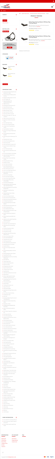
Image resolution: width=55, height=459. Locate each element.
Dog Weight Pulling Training (8, 398)
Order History (14, 438)
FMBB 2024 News (6, 103)
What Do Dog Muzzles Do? (7, 207)
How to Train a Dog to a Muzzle (8, 196)
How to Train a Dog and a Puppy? (8, 124)
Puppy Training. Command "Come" (9, 118)
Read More (38, 26)
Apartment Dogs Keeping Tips (8, 262)
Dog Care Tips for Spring (7, 267)
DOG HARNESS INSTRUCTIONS (8, 208)
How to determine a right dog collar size (10, 419)
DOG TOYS (5, 296)
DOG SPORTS (5, 384)
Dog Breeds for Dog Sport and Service (9, 353)
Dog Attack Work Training (7, 139)
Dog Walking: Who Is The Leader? (8, 244)
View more (5, 84)
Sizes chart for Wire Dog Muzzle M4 (9, 197)
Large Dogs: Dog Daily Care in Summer (9, 272)
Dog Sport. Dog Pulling (7, 395)
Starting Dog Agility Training (8, 160)
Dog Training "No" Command (8, 112)
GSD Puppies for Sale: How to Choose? (9, 371)
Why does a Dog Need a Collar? (8, 228)
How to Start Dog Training (7, 122)
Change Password (15, 440)
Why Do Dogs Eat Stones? (7, 320)
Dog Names (5, 402)
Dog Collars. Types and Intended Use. (9, 223)
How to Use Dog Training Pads (8, 176)
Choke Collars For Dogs (7, 229)
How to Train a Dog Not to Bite (8, 340)
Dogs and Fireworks (6, 286)
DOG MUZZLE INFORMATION (8, 182)
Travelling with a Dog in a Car (8, 285)
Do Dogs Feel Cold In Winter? (8, 266)
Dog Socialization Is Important (8, 128)
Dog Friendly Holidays (7, 288)
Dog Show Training (6, 162)
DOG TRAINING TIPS (6, 99)
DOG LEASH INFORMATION (8, 237)
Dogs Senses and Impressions (8, 405)
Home (20, 13)
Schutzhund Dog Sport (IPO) (8, 393)
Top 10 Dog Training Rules (7, 164)
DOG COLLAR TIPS (6, 222)
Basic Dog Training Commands (8, 108)
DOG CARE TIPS (6, 259)
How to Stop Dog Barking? (7, 315)
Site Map (2, 444)
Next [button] (17, 40)
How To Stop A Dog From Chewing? (9, 325)
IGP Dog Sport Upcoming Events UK (9, 105)
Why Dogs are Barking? (7, 314)
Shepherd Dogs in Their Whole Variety (9, 370)
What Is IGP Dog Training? (7, 107)
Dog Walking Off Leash (7, 255)
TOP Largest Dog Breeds (7, 356)
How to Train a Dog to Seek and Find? (9, 170)
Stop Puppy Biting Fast (7, 342)
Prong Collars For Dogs (7, 231)
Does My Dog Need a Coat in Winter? (9, 253)
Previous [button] (2, 40)
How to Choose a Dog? (7, 354)
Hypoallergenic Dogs (6, 294)
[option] (10, 40)
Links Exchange (6, 411)
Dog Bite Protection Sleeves (25, 13)
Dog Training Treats (6, 142)
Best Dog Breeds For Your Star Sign (9, 348)
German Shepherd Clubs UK (8, 376)
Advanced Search (5, 22)
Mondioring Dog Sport (7, 387)
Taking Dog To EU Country (7, 239)
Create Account (14, 441)
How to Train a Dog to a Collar (8, 236)
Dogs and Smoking (6, 403)
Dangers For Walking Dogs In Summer (9, 97)
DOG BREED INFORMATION (8, 347)
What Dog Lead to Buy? (7, 241)
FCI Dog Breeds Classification (8, 379)
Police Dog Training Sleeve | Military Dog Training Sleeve (37, 13)
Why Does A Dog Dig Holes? (8, 330)
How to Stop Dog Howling (7, 326)
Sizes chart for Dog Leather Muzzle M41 (10, 199)
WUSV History (5, 385)
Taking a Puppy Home (7, 261)
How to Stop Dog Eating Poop (8, 321)
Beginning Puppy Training (7, 110)
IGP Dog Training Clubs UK (7, 365)
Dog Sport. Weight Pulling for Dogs (9, 397)
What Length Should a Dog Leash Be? (9, 242)
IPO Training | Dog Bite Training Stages (9, 153)
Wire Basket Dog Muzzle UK (8, 200)
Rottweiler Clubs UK (6, 378)
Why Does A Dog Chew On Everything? (9, 328)
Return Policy (3, 441)
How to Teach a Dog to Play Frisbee (9, 178)
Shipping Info (3, 438)
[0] (52, 7)
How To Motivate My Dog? (7, 148)
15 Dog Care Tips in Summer (8, 269)
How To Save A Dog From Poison (8, 292)
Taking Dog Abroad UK (7, 281)
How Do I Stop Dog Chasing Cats (8, 343)
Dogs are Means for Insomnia (8, 408)
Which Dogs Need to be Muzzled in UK (9, 205)
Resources (5, 410)
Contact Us (3, 446)
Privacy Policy (3, 440)
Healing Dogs (5, 406)
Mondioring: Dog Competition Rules (9, 389)
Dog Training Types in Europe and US (9, 144)
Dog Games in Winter (6, 303)
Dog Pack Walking (6, 245)
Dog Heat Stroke (6, 271)
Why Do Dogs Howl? (6, 323)
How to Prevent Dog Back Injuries (9, 140)
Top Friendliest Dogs (6, 361)
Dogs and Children (6, 345)
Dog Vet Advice (6, 283)
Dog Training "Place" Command (8, 113)
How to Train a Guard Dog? (7, 174)
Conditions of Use (4, 443)
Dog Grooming (5, 274)
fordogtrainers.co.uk (12, 456)
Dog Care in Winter (6, 264)
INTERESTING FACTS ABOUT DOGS (9, 400)
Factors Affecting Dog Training (8, 168)
